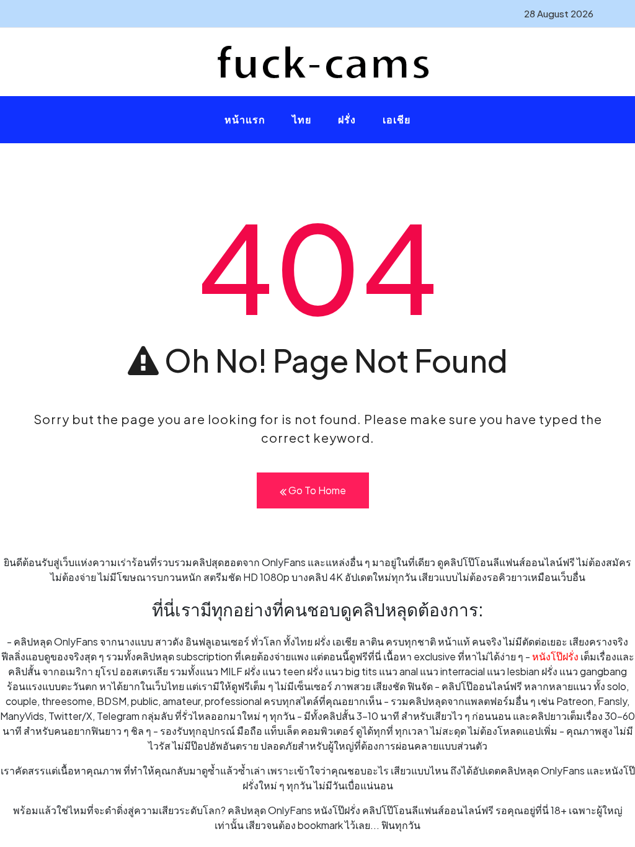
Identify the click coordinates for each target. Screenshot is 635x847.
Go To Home (316, 490)
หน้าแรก (244, 119)
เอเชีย (397, 119)
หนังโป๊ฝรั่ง (555, 656)
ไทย (301, 119)
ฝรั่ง (347, 119)
